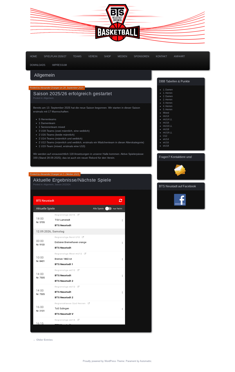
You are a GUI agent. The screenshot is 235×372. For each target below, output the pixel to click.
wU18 (166, 146)
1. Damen (168, 89)
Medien (122, 56)
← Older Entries (43, 339)
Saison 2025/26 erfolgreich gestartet (72, 93)
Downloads (37, 65)
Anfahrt (179, 56)
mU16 (166, 122)
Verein (92, 56)
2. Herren (167, 99)
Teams (77, 56)
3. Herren (167, 103)
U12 (165, 136)
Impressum (59, 65)
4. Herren (167, 106)
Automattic (145, 361)
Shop (107, 56)
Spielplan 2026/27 (55, 56)
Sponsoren (141, 56)
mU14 (166, 116)
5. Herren (167, 109)
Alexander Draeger (49, 88)
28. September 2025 (73, 88)
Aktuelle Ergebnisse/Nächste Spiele (72, 180)
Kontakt (161, 56)
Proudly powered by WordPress (99, 361)
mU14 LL (167, 119)
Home (33, 56)
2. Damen (168, 96)
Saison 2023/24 (62, 184)
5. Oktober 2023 (71, 174)
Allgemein (49, 98)
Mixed (166, 113)
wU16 (166, 142)
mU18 (166, 129)
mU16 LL (167, 126)
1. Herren (167, 93)
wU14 (166, 139)
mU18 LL (167, 132)
